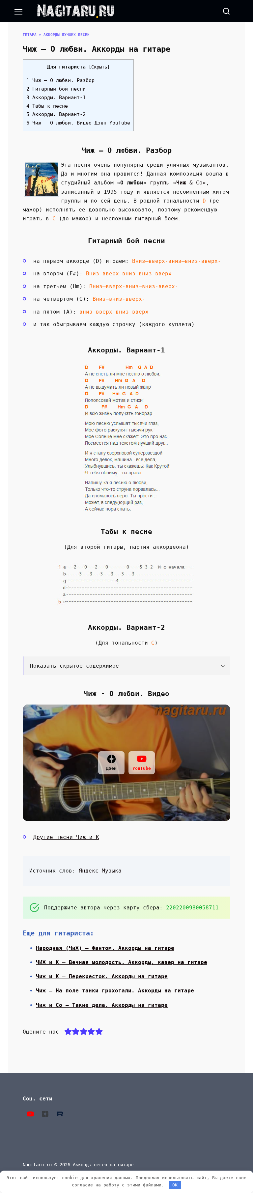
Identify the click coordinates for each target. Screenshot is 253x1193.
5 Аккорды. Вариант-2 (56, 114)
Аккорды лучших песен (66, 35)
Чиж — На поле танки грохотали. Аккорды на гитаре (115, 990)
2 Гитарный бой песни (56, 89)
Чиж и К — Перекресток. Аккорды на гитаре (102, 976)
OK (175, 1184)
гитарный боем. (158, 218)
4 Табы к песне (47, 106)
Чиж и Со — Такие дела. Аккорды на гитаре (102, 1005)
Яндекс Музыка (100, 871)
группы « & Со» (178, 183)
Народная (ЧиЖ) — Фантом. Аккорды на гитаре (105, 948)
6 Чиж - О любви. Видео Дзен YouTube (78, 123)
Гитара (30, 35)
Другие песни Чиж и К (66, 837)
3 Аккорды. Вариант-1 (56, 97)
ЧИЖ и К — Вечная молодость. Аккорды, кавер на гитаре (121, 962)
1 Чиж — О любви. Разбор (60, 80)
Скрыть (99, 66)
